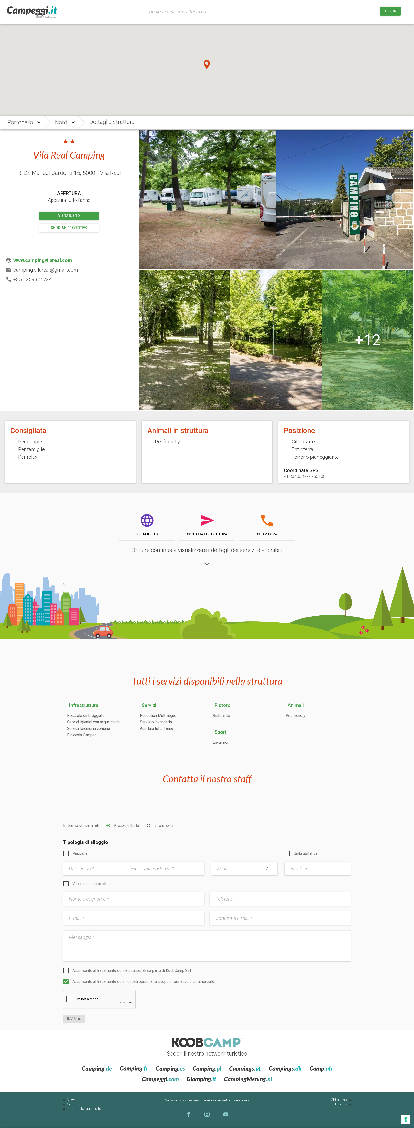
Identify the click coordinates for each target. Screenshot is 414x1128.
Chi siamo (339, 1100)
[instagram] (207, 1114)
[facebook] (188, 1114)
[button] (207, 65)
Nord (61, 122)
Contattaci (75, 1104)
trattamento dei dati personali (121, 970)
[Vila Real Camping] (207, 199)
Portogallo (20, 122)
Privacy (341, 1104)
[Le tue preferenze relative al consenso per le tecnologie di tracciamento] (405, 1119)
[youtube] (225, 1114)
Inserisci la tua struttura (85, 1108)
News (71, 1100)
